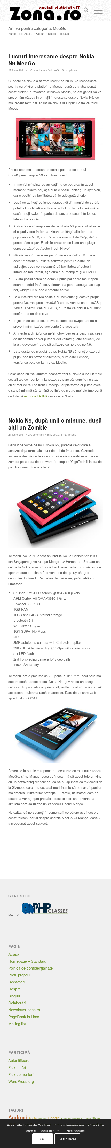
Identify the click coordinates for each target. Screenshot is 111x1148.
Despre (14, 988)
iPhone (96, 1118)
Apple (32, 1118)
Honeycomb (74, 1118)
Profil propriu (19, 975)
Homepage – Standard (27, 961)
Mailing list (17, 1023)
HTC (83, 1118)
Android (17, 1117)
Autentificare (18, 1060)
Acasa (13, 954)
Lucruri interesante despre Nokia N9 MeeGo (51, 59)
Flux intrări (17, 1067)
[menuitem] (83, 10)
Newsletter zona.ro (24, 1009)
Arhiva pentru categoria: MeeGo (37, 28)
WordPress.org (21, 1081)
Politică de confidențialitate (30, 968)
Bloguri (14, 995)
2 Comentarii (36, 434)
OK (42, 1139)
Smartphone (69, 70)
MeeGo (55, 70)
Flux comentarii (21, 1074)
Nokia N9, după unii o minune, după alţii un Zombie (55, 423)
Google (54, 1117)
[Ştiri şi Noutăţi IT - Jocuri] (46, 10)
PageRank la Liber (23, 1016)
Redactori (16, 981)
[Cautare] (83, 10)
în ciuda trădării (35, 395)
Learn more (67, 1139)
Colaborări (17, 1002)
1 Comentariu (36, 70)
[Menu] (96, 10)
